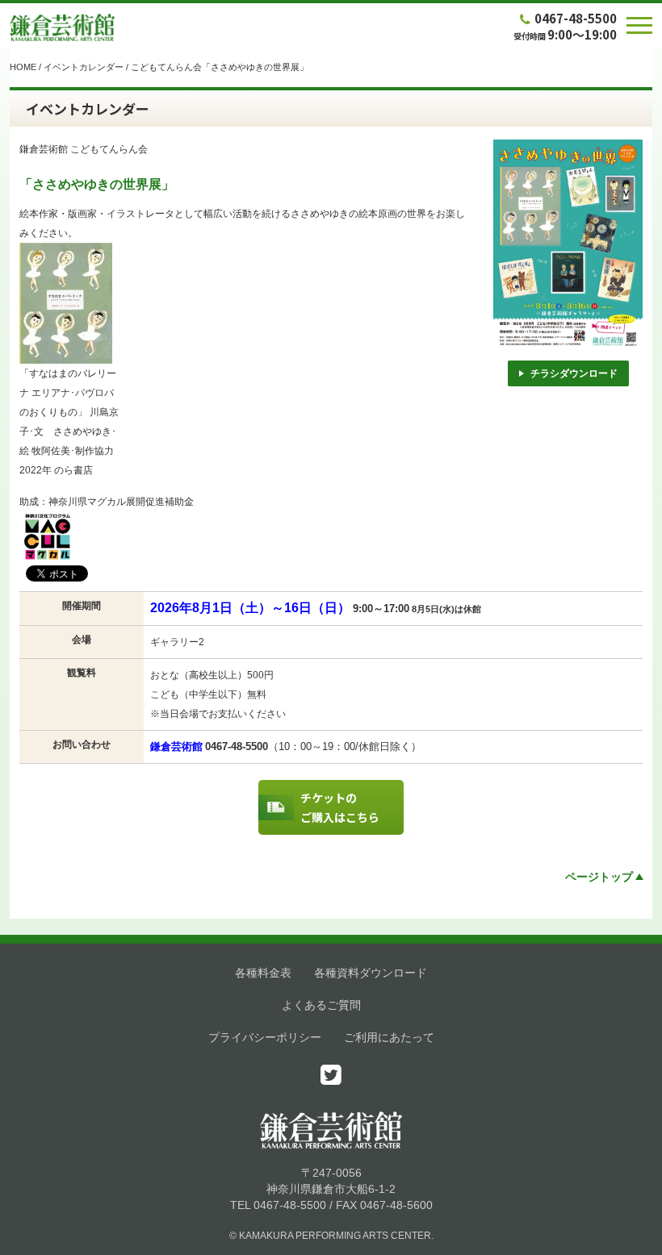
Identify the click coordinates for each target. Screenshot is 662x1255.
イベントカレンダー (84, 67)
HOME (23, 67)
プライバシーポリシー (264, 1037)
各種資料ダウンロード (370, 972)
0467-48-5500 (575, 18)
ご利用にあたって (389, 1037)
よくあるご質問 (321, 1005)
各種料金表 (263, 972)
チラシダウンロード (574, 373)
